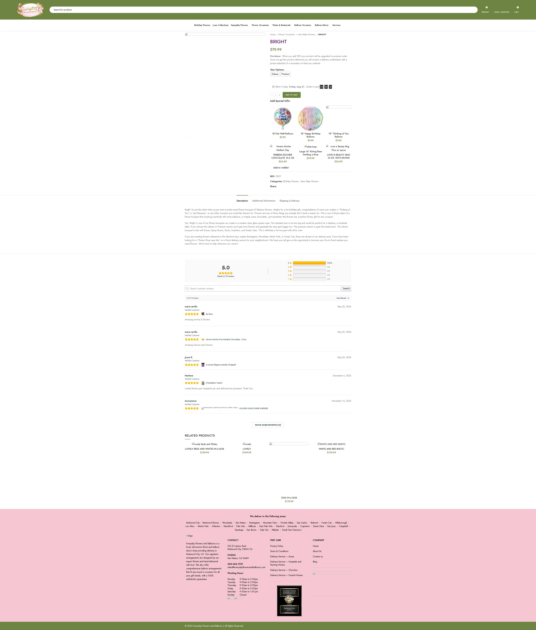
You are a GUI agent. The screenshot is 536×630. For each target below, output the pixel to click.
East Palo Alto (266, 526)
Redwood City (193, 522)
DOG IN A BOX (289, 497)
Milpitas (275, 529)
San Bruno (251, 529)
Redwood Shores (210, 522)
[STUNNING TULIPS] (203, 383)
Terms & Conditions (279, 551)
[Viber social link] (298, 186)
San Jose (331, 526)
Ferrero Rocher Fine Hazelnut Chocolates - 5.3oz (226, 339)
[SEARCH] (473, 10)
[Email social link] (285, 186)
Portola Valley (287, 522)
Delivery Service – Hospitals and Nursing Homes (285, 563)
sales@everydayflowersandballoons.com (246, 567)
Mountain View (270, 522)
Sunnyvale (292, 526)
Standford (228, 526)
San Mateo (241, 522)
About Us (317, 551)
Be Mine (209, 314)
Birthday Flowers (291, 181)
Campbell (343, 526)
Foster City (327, 522)
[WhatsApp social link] (291, 186)
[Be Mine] (203, 314)
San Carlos (302, 522)
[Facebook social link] (279, 186)
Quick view (293, 110)
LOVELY (247, 449)
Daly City (264, 529)
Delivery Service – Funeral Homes (286, 575)
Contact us (318, 556)
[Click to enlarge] (190, 134)
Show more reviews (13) (268, 425)
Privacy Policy (276, 546)
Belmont (314, 522)
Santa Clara (318, 526)
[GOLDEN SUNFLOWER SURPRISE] (220, 408)
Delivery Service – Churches (283, 570)
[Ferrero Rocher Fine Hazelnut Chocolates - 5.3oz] (203, 339)
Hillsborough (341, 522)
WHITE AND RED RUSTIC (331, 449)
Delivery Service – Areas (282, 556)
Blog (315, 561)
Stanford (280, 526)
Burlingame (254, 522)
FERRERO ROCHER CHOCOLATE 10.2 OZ (282, 156)
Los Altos (190, 526)
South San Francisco (291, 529)
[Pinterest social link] (288, 186)
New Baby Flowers (307, 34)
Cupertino (305, 526)
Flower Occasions (287, 34)
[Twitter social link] (282, 186)
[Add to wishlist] (293, 116)
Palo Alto (240, 526)
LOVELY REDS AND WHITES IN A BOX (204, 449)
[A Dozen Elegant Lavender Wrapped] (203, 365)
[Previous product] (344, 34)
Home (273, 34)
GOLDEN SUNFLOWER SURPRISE (253, 408)
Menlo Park (203, 526)
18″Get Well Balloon (282, 133)
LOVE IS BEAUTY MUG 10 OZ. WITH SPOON (338, 156)
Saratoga (239, 529)
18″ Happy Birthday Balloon (310, 135)
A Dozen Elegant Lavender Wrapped (221, 364)
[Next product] (349, 34)
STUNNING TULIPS (214, 383)
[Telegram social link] (295, 186)
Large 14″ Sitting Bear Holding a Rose (310, 153)
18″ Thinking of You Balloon (339, 135)
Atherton (216, 526)
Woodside (227, 522)
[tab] (242, 199)
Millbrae (252, 526)
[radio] (275, 74)
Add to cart (291, 95)
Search (346, 288)
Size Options (277, 69)
